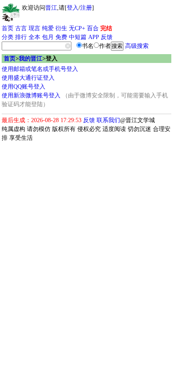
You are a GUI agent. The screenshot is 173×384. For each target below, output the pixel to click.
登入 (73, 8)
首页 (7, 28)
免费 (61, 37)
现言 (34, 28)
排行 (21, 37)
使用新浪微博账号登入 (31, 95)
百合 (93, 28)
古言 (21, 28)
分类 (7, 37)
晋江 (51, 8)
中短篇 (77, 37)
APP (93, 37)
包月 (48, 37)
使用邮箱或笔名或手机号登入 (40, 69)
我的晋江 (30, 58)
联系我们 (108, 120)
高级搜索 (137, 46)
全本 (34, 37)
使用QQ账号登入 (23, 87)
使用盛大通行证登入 (28, 78)
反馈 (107, 37)
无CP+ (77, 28)
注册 (86, 8)
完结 (106, 28)
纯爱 (48, 28)
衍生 (61, 28)
